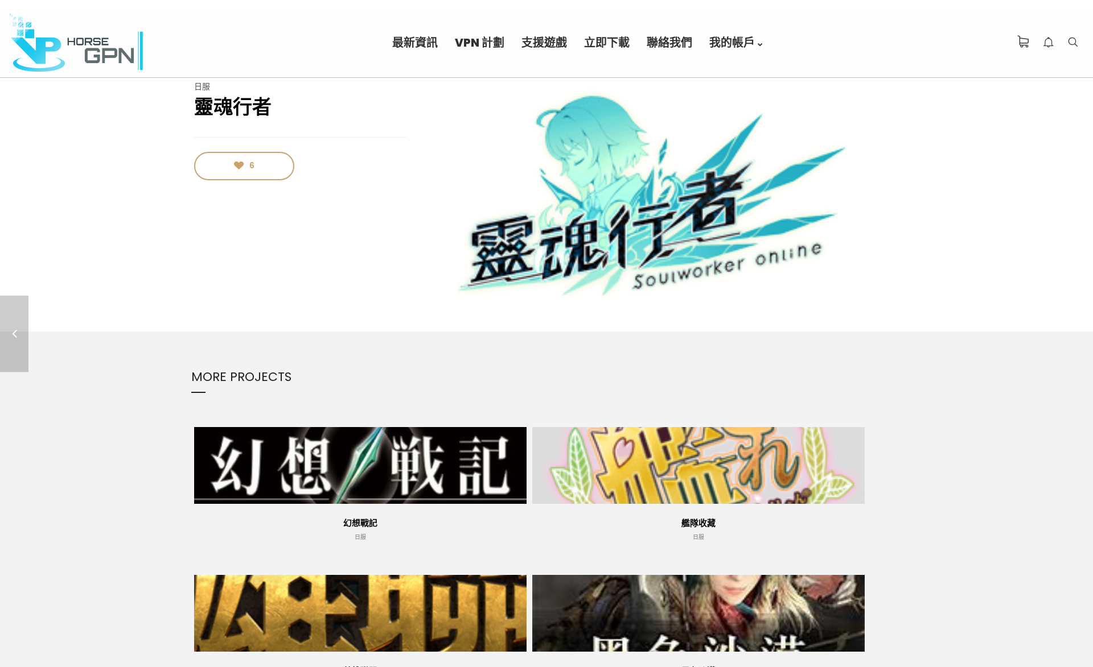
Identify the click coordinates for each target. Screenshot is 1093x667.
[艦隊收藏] (14, 333)
